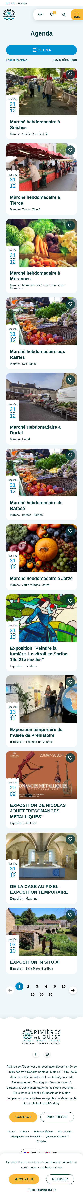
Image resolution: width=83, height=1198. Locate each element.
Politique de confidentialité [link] (26, 1136)
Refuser (60, 1179)
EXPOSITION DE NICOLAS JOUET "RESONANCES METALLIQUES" (38, 811)
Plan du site (64, 1131)
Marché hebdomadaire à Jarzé (41, 578)
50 (41, 994)
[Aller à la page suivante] (73, 990)
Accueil (10, 3)
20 (33, 994)
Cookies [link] (41, 1141)
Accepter (24, 1179)
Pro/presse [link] (57, 1117)
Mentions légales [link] (43, 1131)
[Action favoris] (70, 74)
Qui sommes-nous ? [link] (57, 1136)
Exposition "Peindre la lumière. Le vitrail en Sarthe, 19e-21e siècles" (39, 654)
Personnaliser (41, 1190)
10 (64, 986)
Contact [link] (23, 1117)
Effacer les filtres (16, 59)
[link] (40, 14)
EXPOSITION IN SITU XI (35, 962)
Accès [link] (11, 1131)
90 (50, 994)
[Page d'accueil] (9, 14)
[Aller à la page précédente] (10, 990)
